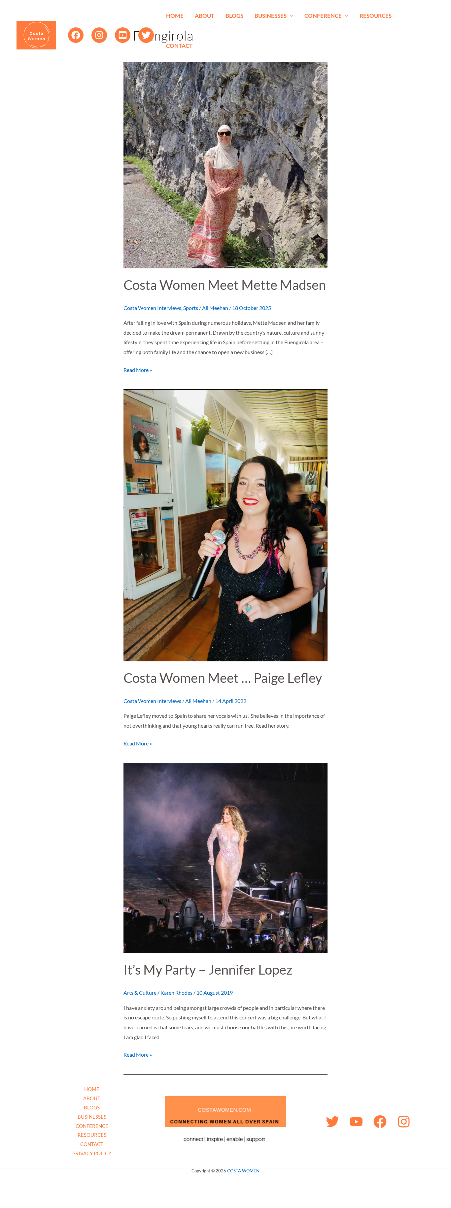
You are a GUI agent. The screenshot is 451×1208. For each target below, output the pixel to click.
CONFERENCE (323, 15)
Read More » (137, 369)
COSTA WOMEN (243, 1170)
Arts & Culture (139, 992)
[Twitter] (146, 35)
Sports (190, 308)
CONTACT (179, 45)
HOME (175, 15)
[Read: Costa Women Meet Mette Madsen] (225, 164)
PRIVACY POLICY (91, 1153)
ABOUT (204, 15)
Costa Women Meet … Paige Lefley (222, 678)
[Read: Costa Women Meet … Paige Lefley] (225, 525)
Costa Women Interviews (152, 308)
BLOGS (234, 15)
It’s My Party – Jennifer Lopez (207, 970)
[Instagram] (99, 35)
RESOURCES (376, 15)
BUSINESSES (271, 15)
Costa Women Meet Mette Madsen (224, 285)
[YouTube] (122, 35)
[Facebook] (76, 35)
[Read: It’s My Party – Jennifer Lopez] (225, 857)
